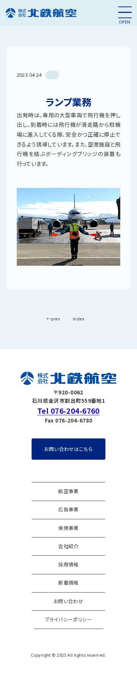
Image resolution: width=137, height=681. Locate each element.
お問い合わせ (69, 601)
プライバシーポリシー (68, 619)
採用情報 (68, 564)
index (78, 318)
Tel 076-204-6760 (68, 410)
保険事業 (68, 527)
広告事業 (68, 509)
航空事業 (68, 491)
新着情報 (68, 582)
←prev (53, 318)
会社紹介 (68, 546)
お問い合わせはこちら (68, 448)
